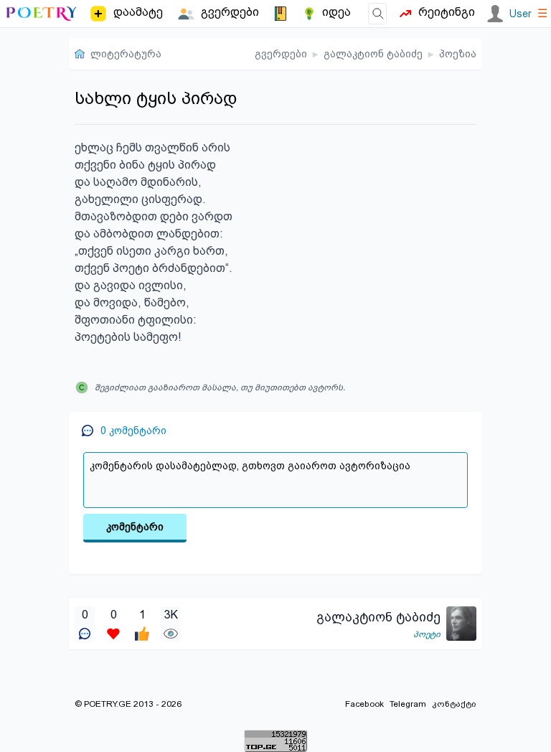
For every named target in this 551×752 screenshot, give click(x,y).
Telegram (408, 704)
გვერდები (281, 54)
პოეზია (457, 54)
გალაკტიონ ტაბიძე (373, 54)
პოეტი (427, 634)
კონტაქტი (454, 704)
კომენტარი (135, 526)
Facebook (364, 704)
